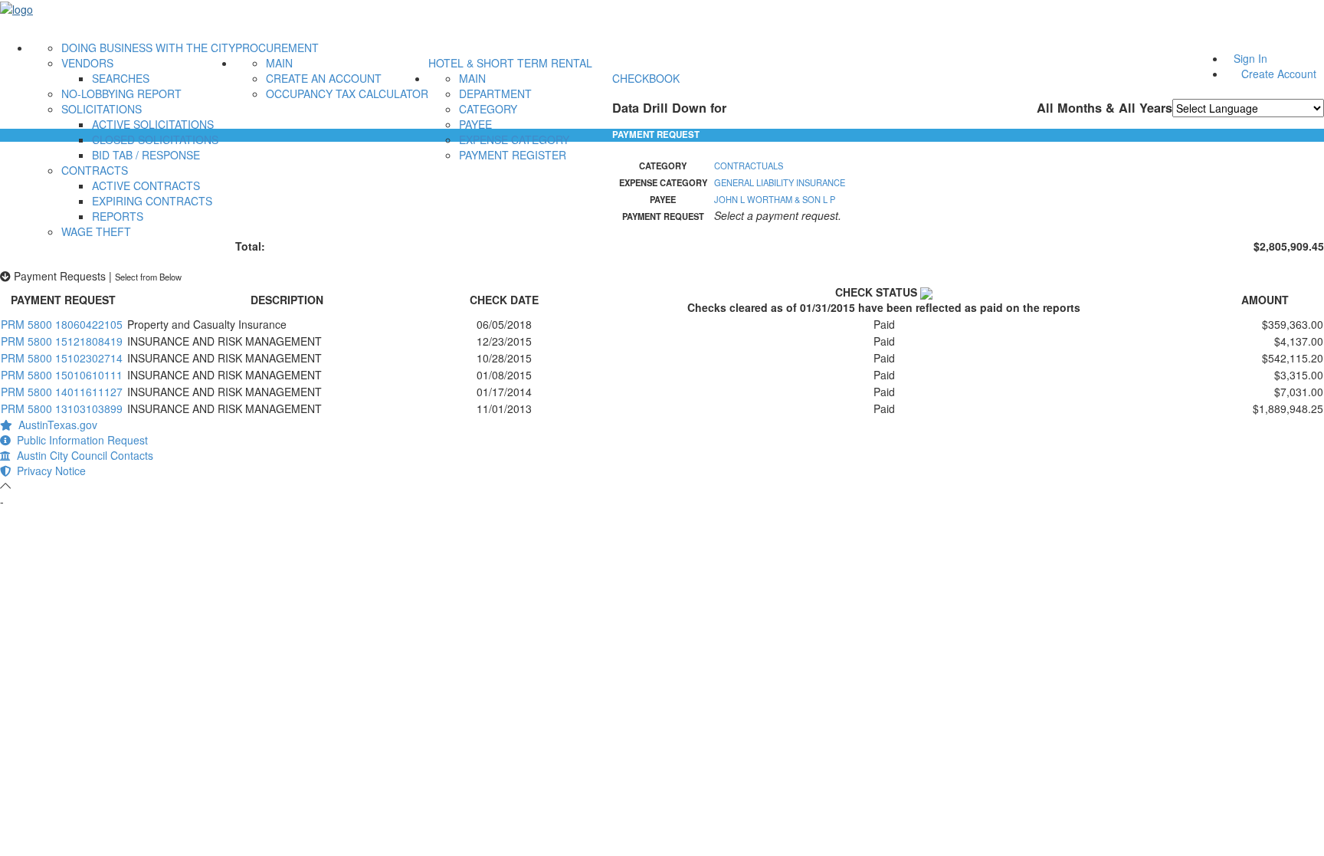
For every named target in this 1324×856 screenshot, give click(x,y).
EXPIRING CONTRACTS (152, 200)
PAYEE (475, 124)
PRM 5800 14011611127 (62, 391)
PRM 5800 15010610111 (62, 374)
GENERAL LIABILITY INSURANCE (779, 182)
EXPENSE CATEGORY (514, 139)
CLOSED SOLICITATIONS (155, 139)
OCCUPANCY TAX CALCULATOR (347, 93)
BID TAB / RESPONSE (146, 154)
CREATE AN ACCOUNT (324, 78)
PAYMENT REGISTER (512, 154)
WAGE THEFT (96, 231)
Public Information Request (79, 440)
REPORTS (117, 216)
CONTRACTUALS (748, 165)
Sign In (1250, 58)
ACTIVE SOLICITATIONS (153, 124)
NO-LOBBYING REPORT (121, 93)
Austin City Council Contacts (82, 455)
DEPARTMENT (495, 93)
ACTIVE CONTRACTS (146, 185)
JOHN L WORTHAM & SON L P (774, 199)
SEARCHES (120, 78)
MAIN (279, 63)
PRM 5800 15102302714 (62, 358)
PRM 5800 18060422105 (62, 324)
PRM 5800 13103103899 (62, 408)
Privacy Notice (48, 470)
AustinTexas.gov (54, 424)
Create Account (1278, 73)
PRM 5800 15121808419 (62, 341)
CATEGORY (488, 108)
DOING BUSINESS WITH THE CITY (148, 47)
